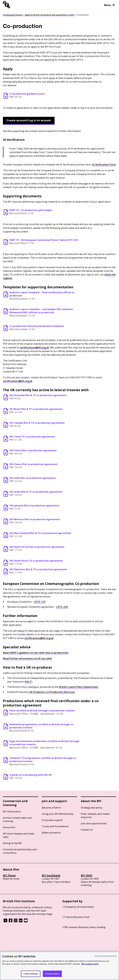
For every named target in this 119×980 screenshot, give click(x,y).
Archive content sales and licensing (17, 819)
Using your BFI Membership (57, 813)
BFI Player (9, 875)
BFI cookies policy (90, 964)
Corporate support (52, 820)
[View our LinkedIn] (20, 921)
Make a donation (51, 832)
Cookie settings (31, 973)
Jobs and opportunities (94, 823)
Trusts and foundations (55, 826)
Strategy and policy (91, 807)
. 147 (40, 601)
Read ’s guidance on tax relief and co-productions (35, 652)
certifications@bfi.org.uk (34, 347)
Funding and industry (13, 14)
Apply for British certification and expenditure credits (49, 14)
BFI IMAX (86, 875)
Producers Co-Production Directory (52, 692)
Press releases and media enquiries (95, 815)
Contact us (87, 829)
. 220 (62, 606)
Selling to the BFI (12, 843)
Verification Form (104, 164)
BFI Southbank (51, 875)
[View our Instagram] (15, 921)
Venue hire (9, 827)
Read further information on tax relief (27, 658)
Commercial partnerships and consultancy (20, 851)
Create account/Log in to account (29, 120)
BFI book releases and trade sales (18, 835)
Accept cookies (52, 973)
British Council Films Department (78, 686)
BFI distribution (12, 811)
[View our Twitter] (5, 921)
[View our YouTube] (25, 921)
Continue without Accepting (105, 956)
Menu (107, 5)
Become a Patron (51, 807)
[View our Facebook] (10, 921)
